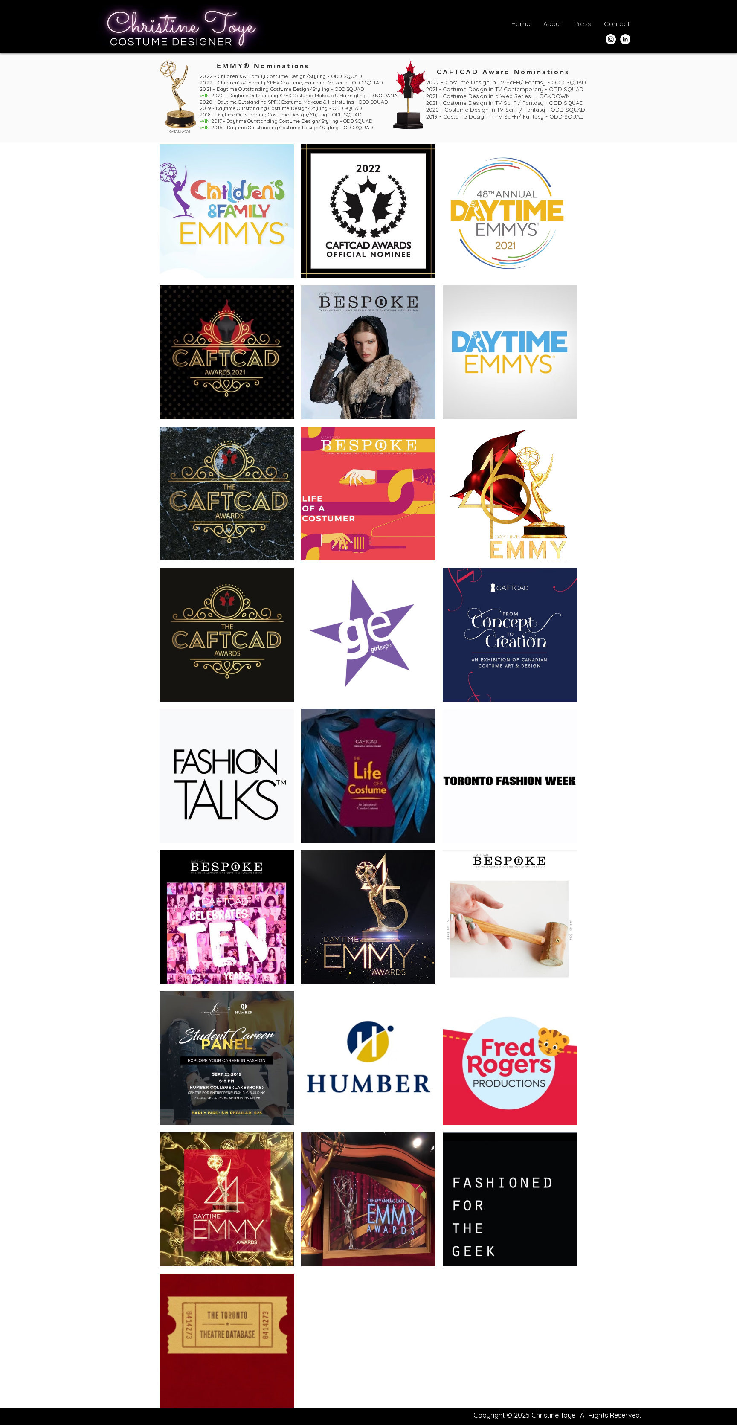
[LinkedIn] (625, 39)
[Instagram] (611, 39)
